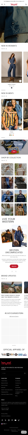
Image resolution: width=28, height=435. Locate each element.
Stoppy (11, 132)
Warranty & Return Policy (7, 394)
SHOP (14, 151)
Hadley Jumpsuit (11, 84)
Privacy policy (13, 430)
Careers (17, 385)
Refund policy (6, 430)
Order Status (4, 380)
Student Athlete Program (21, 389)
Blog (16, 395)
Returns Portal (4, 383)
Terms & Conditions (5, 416)
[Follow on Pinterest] (12, 420)
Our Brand (17, 380)
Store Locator (4, 385)
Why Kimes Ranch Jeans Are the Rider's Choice (10, 296)
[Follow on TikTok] (19, 420)
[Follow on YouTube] (15, 420)
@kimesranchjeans (14, 316)
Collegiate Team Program (19, 392)
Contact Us (18, 383)
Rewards (3, 387)
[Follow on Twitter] (5, 420)
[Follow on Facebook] (2, 420)
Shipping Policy (4, 392)
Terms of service (21, 430)
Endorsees (17, 387)
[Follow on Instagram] (9, 420)
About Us (14, 266)
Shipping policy (15, 431)
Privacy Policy (4, 413)
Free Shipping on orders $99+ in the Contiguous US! (14, 1)
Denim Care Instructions (7, 389)
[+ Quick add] (20, 81)
